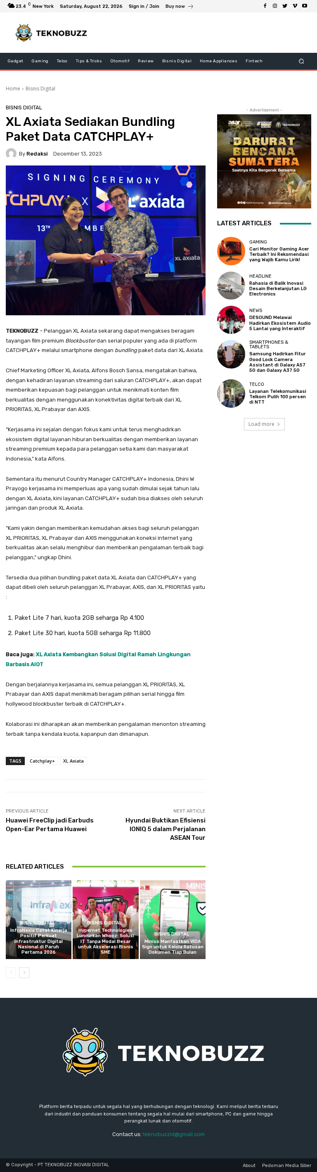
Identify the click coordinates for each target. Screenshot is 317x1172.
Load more (261, 424)
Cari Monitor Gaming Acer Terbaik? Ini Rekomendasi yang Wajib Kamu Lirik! (279, 254)
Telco (256, 384)
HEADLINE (260, 276)
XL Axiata (73, 761)
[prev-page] (11, 972)
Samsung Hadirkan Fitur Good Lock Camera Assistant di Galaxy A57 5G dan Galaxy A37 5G (277, 362)
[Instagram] (275, 6)
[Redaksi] (12, 153)
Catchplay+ (42, 761)
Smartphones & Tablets (268, 344)
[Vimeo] (295, 6)
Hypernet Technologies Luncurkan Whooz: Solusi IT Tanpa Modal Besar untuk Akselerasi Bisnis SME (105, 941)
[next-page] (24, 972)
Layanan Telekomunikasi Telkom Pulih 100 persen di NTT (277, 397)
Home (13, 88)
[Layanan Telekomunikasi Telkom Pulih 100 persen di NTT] (231, 393)
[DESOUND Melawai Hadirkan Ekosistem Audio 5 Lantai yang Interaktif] (231, 320)
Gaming (258, 242)
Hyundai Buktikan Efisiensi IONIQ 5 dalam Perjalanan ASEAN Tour (165, 829)
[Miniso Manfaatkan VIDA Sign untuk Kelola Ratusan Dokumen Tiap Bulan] (173, 919)
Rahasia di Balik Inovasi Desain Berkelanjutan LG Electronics (278, 289)
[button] (301, 61)
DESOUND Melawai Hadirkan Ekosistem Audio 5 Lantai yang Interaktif (280, 323)
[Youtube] (305, 6)
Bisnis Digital (40, 88)
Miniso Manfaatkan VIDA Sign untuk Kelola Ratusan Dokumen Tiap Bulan (172, 947)
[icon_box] (180, 7)
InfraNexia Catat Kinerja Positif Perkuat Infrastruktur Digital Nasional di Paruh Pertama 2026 (38, 941)
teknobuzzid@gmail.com (174, 1134)
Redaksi (37, 153)
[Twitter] (285, 6)
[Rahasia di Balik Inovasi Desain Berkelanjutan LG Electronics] (231, 286)
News (255, 310)
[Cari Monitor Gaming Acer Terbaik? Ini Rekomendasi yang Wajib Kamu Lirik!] (231, 251)
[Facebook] (265, 6)
